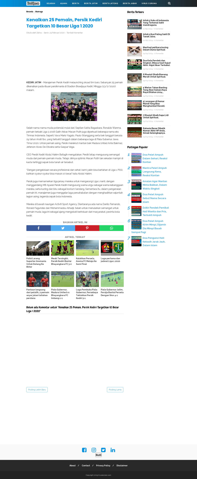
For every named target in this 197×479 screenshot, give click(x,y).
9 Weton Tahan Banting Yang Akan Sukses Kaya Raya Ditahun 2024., (155, 89)
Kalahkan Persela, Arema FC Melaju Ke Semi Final (86, 261)
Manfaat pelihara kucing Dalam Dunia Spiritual (155, 48)
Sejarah (51, 3)
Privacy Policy (103, 465)
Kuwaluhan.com (104, 475)
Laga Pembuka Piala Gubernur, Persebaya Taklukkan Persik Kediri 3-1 (87, 293)
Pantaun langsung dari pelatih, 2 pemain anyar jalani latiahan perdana (37, 293)
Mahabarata (35, 10)
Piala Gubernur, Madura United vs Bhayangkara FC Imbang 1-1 (60, 293)
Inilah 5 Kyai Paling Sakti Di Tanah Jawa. (156, 35)
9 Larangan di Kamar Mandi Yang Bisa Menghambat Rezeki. (154, 103)
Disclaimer (122, 465)
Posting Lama (115, 390)
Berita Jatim (91, 3)
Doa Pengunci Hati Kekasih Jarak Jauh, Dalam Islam (154, 242)
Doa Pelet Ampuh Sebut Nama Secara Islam (154, 198)
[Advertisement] (75, 57)
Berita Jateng (110, 3)
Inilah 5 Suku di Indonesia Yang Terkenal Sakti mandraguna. (156, 22)
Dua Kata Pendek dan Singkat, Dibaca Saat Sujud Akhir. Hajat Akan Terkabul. (156, 62)
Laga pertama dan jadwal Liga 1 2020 (110, 259)
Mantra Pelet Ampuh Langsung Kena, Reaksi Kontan (155, 172)
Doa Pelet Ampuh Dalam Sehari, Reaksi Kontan (155, 158)
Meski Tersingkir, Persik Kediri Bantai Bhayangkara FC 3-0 (61, 261)
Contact (86, 465)
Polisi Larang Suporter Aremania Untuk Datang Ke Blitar (36, 262)
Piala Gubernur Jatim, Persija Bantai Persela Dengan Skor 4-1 (112, 292)
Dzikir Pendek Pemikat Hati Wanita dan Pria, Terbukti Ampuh (156, 211)
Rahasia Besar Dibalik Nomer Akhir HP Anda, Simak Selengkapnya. (154, 130)
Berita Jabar (130, 3)
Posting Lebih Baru (37, 390)
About (73, 465)
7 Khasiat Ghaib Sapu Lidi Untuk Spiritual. (156, 116)
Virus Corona (149, 3)
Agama (63, 3)
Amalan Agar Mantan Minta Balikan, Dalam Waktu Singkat (155, 185)
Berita (75, 3)
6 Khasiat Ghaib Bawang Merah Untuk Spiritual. (155, 75)
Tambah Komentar (75, 33)
